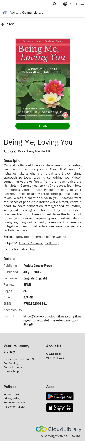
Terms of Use (12, 394)
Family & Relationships (20, 249)
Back (10, 24)
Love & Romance (31, 243)
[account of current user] (5, 4)
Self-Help (52, 243)
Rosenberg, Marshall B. (34, 151)
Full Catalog (11, 363)
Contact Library (13, 367)
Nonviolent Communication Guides (41, 237)
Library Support (13, 371)
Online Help (53, 353)
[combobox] (67, 4)
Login (80, 4)
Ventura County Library (26, 12)
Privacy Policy (12, 398)
